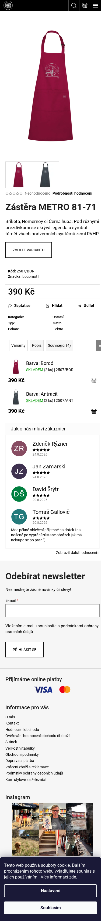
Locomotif (31, 276)
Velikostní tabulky (20, 748)
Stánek (11, 742)
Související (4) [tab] (59, 345)
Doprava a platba (19, 760)
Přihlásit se (24, 650)
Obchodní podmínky (22, 754)
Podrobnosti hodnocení (72, 193)
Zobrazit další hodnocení (76, 552)
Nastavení (50, 890)
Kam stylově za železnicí (25, 779)
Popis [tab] (36, 345)
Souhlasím (50, 907)
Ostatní (58, 317)
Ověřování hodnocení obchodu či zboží (37, 736)
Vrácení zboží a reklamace (27, 767)
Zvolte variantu (28, 250)
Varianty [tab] (18, 345)
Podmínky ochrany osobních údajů (34, 773)
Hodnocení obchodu (22, 729)
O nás (10, 717)
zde (72, 877)
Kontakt (12, 723)
